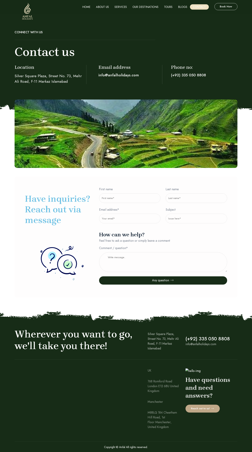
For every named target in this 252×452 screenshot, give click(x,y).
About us (102, 7)
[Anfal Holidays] (27, 13)
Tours (168, 7)
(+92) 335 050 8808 (188, 75)
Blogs (182, 7)
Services (121, 7)
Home (86, 7)
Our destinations (145, 7)
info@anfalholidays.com (118, 75)
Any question (161, 280)
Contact (199, 7)
